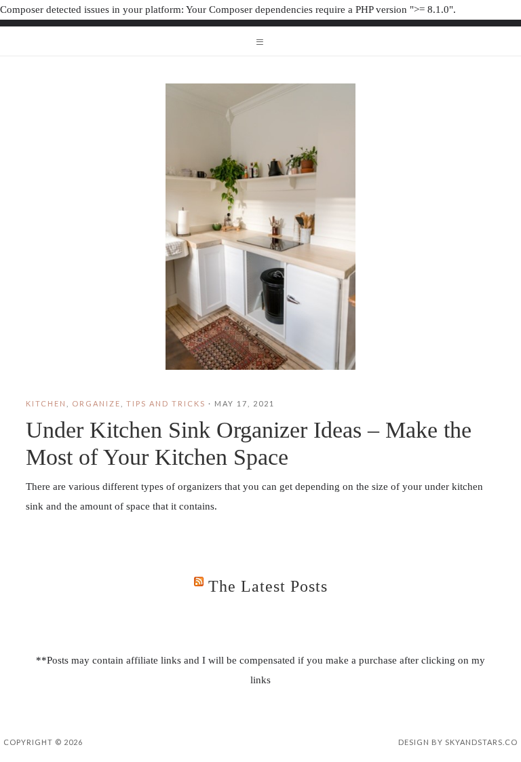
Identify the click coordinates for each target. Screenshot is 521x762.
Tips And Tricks (166, 403)
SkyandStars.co (481, 742)
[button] (260, 41)
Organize (96, 403)
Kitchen (46, 403)
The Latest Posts (268, 586)
